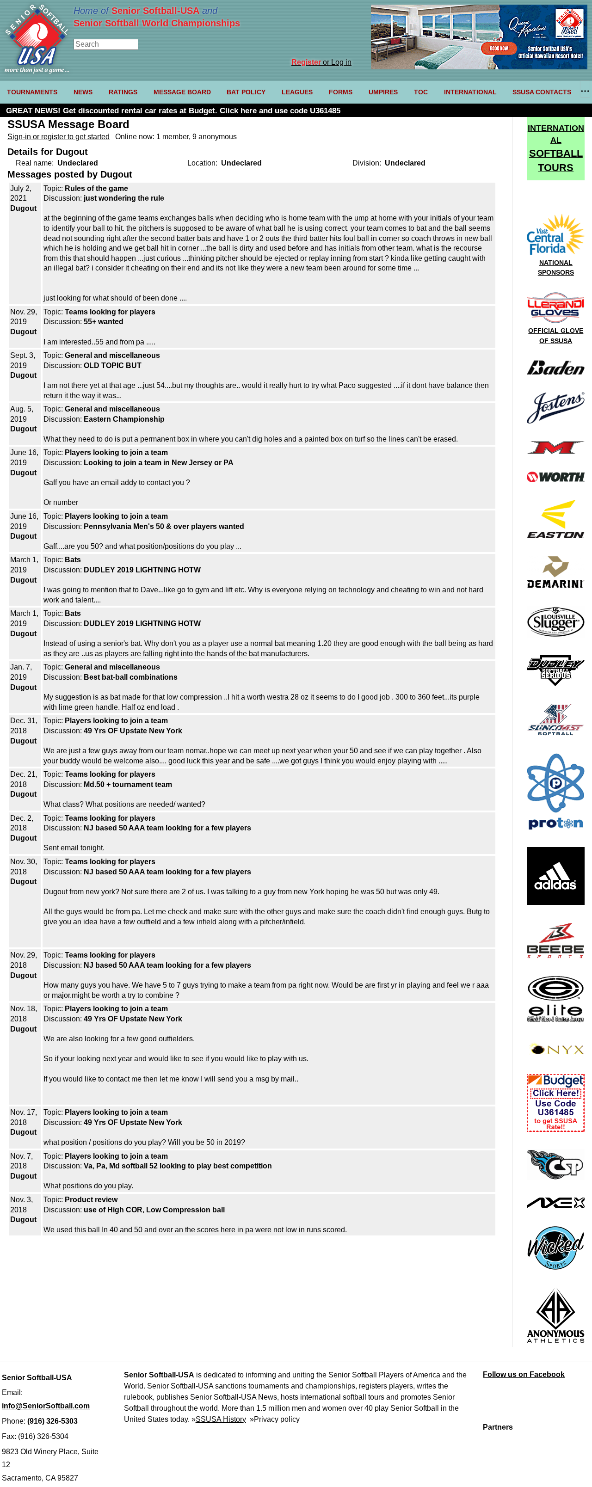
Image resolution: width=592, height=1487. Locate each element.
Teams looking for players (110, 312)
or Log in (321, 62)
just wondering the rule (124, 198)
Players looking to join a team (116, 452)
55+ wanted (103, 322)
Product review (91, 1200)
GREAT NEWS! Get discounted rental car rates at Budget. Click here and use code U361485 (173, 110)
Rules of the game (96, 188)
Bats (73, 560)
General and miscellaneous (112, 355)
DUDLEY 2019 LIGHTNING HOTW (142, 570)
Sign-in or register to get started (58, 137)
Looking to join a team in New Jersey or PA (159, 463)
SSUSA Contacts (541, 92)
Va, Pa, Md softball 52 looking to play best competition (178, 1166)
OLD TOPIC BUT (113, 365)
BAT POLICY (246, 92)
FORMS (340, 92)
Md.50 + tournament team (128, 784)
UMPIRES (383, 92)
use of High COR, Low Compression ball (154, 1210)
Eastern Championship (124, 419)
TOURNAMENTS (32, 92)
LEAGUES (297, 92)
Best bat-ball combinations (131, 677)
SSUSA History (221, 1419)
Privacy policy (277, 1419)
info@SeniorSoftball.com (46, 1406)
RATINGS (123, 92)
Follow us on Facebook (524, 1374)
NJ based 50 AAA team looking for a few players (167, 828)
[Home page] (37, 71)
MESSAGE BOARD (182, 92)
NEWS (83, 92)
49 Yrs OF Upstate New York (133, 731)
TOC (421, 92)
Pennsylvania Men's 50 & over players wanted (164, 526)
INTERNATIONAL (470, 92)
